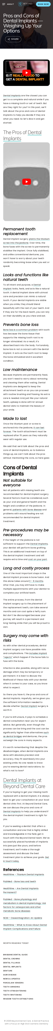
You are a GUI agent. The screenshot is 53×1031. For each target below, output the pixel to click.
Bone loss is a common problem (20, 329)
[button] (8, 4)
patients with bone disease (27, 509)
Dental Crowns (11, 959)
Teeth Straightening (14, 991)
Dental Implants (12, 95)
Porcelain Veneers (13, 983)
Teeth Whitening (12, 995)
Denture (7, 971)
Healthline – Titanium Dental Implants (23, 874)
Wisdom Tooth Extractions (18, 999)
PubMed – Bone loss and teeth (19, 881)
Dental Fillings (11, 963)
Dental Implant (29, 706)
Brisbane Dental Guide (15, 955)
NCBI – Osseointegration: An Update (22, 917)
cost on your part (37, 559)
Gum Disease (9, 975)
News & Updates (11, 979)
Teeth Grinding (11, 987)
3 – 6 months (36, 581)
